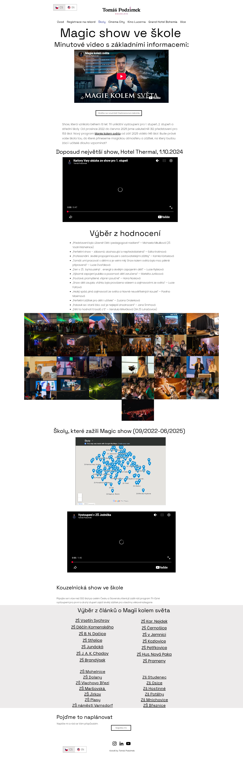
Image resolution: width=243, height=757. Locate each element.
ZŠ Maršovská (92, 688)
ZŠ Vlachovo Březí (92, 682)
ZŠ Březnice (154, 705)
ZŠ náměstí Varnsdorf (92, 705)
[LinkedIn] (121, 743)
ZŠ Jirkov (92, 694)
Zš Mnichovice (154, 699)
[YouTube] (128, 743)
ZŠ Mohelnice (92, 671)
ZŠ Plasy (92, 699)
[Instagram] (114, 743)
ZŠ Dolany (92, 677)
